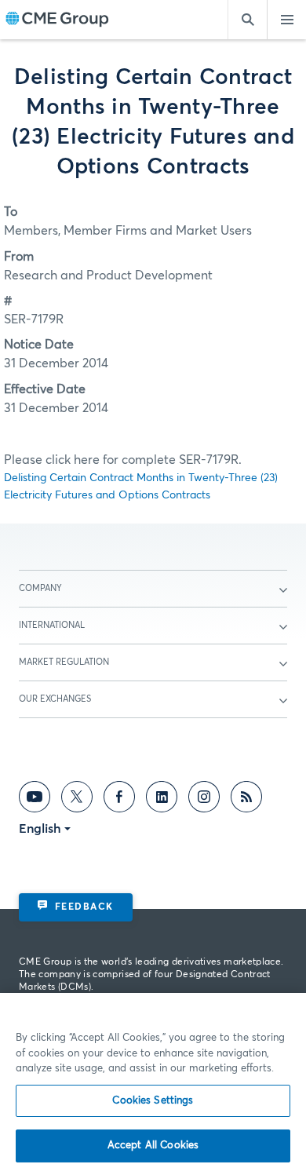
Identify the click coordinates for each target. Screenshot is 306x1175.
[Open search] (247, 19)
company (40, 588)
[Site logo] (57, 20)
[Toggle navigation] (286, 19)
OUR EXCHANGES (55, 699)
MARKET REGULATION (64, 662)
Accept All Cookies (153, 1145)
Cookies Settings (152, 1101)
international (52, 625)
